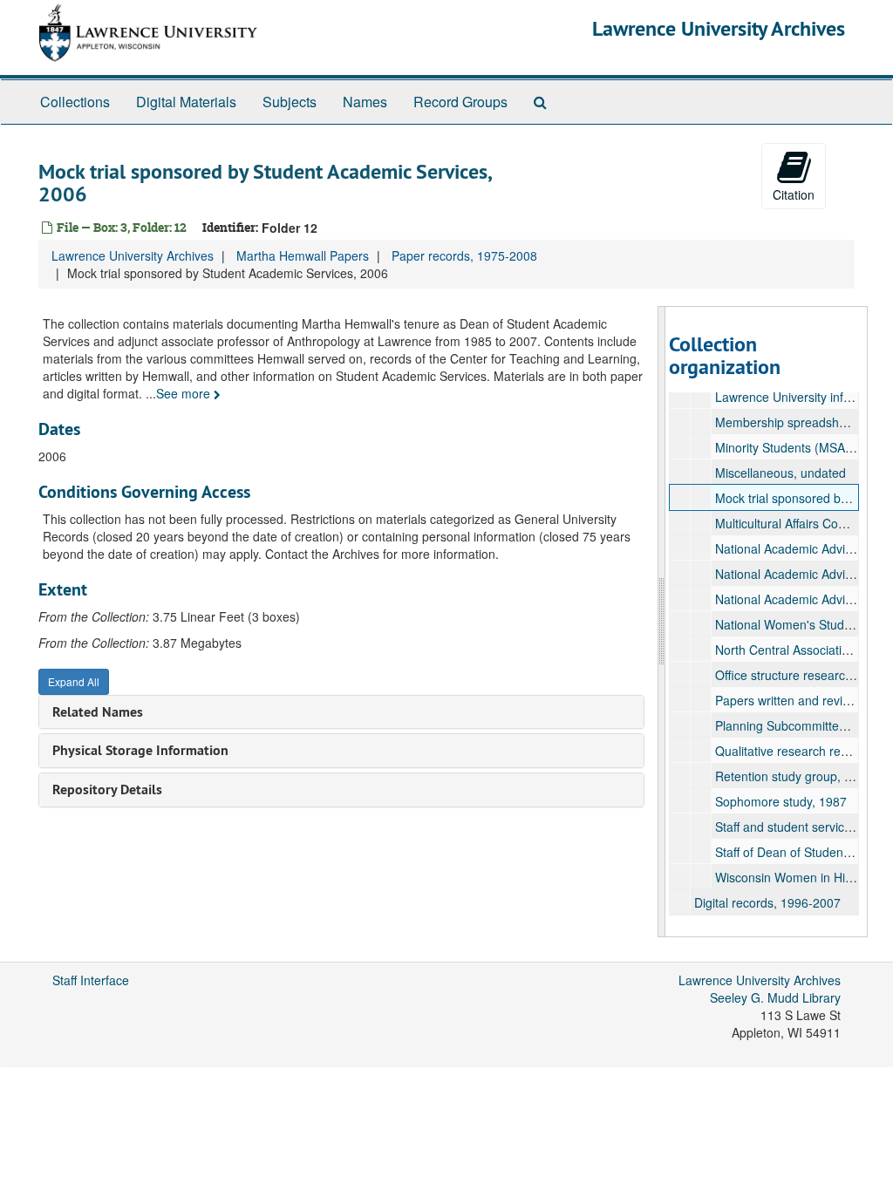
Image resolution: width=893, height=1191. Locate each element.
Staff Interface (90, 980)
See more (185, 393)
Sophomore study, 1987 (781, 801)
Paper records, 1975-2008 (464, 255)
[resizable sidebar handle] (661, 621)
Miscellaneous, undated (780, 472)
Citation (794, 194)
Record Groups (460, 102)
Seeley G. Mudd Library (775, 997)
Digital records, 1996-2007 (767, 902)
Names (365, 102)
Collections (75, 102)
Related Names (97, 712)
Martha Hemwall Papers (302, 255)
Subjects (289, 102)
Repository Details (107, 789)
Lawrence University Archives (718, 28)
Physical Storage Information (140, 750)
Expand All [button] (73, 681)
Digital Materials (186, 102)
